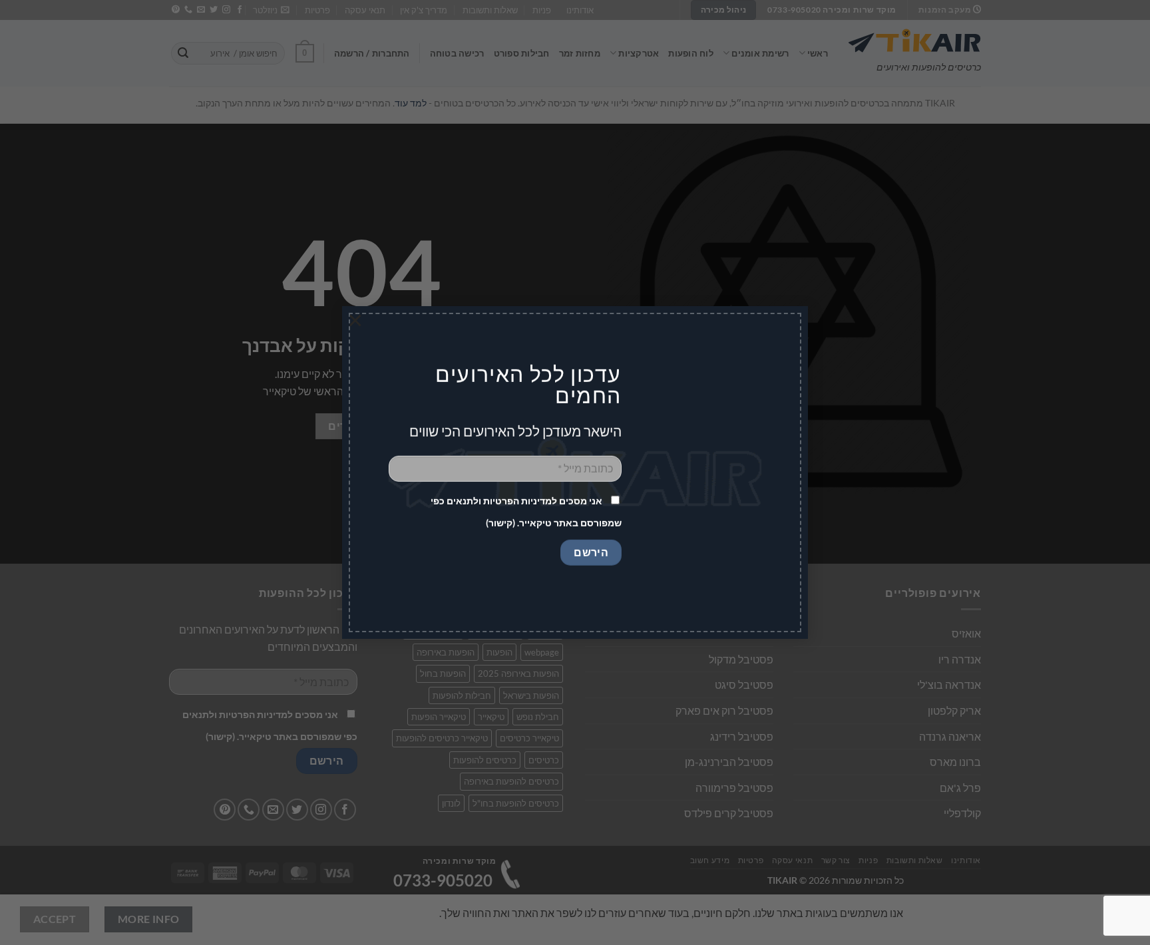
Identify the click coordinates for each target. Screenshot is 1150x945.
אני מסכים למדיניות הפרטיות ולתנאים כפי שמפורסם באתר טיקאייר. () (526, 511)
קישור (500, 522)
